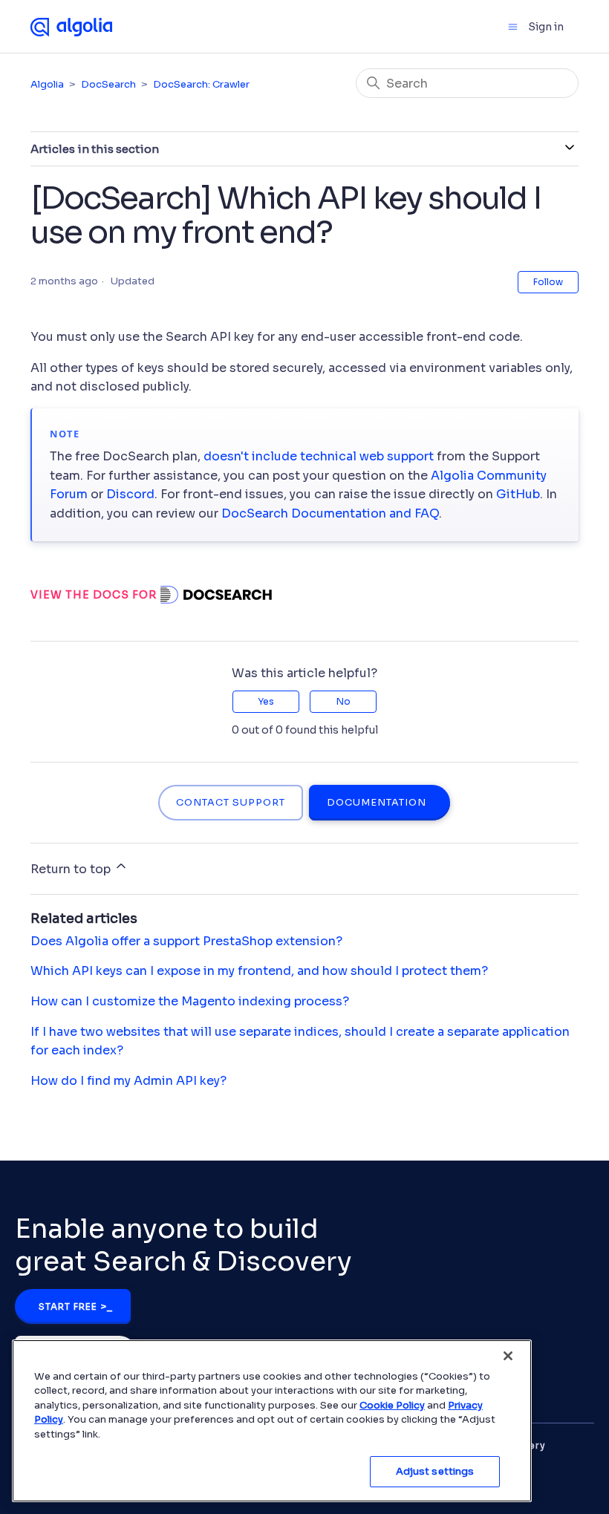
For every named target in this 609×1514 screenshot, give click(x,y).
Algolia (47, 84)
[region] (272, 1421)
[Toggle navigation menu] (513, 26)
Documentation (376, 803)
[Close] (508, 1356)
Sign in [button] (546, 26)
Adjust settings (435, 1471)
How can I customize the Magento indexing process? (189, 1001)
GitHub (518, 494)
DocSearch (108, 84)
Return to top (72, 869)
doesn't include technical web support (318, 456)
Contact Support (230, 803)
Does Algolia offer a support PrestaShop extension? (186, 941)
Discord (130, 494)
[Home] (71, 26)
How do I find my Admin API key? (128, 1081)
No (343, 701)
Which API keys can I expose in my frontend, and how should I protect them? (259, 971)
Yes (266, 701)
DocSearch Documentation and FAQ (330, 513)
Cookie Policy (392, 1405)
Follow (548, 281)
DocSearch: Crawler (201, 84)
